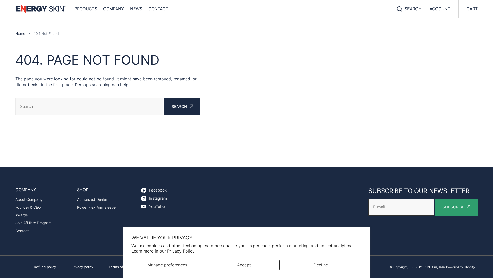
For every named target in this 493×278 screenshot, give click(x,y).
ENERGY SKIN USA (423, 267)
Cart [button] (472, 8)
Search (413, 8)
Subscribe (453, 207)
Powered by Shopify (460, 267)
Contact (158, 8)
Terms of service (122, 267)
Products (85, 8)
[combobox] (89, 106)
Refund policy (45, 267)
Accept (244, 264)
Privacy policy (82, 267)
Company (113, 8)
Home (20, 33)
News (136, 8)
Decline (321, 264)
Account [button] (440, 8)
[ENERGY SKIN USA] (41, 9)
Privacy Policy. (181, 251)
